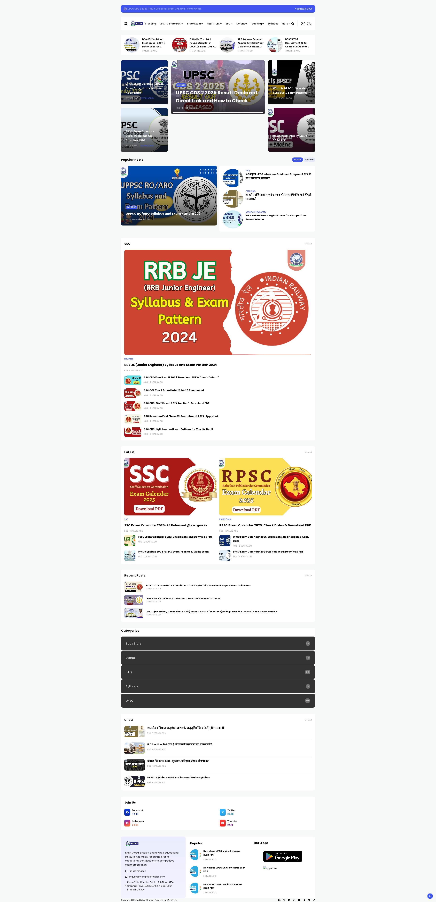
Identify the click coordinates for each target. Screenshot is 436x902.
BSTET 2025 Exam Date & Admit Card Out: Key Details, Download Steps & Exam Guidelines (180, 8)
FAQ (248, 170)
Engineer (129, 358)
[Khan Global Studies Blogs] (135, 24)
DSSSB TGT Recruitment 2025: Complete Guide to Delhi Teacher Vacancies (249, 47)
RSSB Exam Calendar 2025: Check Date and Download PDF (175, 537)
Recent (297, 159)
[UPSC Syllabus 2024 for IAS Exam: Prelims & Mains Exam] (129, 555)
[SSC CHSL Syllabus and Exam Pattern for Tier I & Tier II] (132, 432)
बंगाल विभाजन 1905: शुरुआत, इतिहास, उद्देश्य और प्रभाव (178, 761)
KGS (178, 108)
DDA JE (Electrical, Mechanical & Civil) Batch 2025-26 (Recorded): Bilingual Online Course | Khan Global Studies (211, 611)
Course (181, 69)
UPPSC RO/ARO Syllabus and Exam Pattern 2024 (164, 213)
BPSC (128, 126)
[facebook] (279, 900)
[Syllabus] (218, 686)
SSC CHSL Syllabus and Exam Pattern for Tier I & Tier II (178, 429)
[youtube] (299, 900)
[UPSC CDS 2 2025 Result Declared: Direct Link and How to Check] (133, 600)
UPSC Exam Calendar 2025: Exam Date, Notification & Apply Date (144, 88)
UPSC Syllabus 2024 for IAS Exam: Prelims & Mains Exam (173, 551)
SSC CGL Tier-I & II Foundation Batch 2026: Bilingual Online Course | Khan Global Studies (155, 47)
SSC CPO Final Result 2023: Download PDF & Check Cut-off (181, 377)
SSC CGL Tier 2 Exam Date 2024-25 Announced (174, 390)
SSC (126, 519)
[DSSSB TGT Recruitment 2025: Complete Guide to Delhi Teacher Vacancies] (227, 45)
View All (308, 244)
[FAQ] (218, 672)
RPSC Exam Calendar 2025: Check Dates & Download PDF (265, 525)
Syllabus (131, 207)
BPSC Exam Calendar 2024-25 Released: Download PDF (140, 136)
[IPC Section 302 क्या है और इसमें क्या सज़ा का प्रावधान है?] (134, 748)
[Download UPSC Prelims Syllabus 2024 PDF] (195, 888)
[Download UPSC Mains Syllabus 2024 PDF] (195, 854)
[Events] (218, 658)
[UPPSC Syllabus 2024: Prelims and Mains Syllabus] (134, 781)
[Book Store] (218, 643)
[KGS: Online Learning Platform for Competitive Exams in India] (233, 219)
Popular (309, 159)
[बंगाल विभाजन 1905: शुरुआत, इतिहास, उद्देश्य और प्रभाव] (134, 765)
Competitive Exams (256, 212)
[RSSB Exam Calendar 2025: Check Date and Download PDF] (129, 540)
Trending (131, 78)
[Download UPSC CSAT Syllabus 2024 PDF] (195, 871)
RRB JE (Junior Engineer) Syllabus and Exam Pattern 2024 (170, 365)
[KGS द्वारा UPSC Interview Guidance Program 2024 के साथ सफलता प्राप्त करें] (233, 178)
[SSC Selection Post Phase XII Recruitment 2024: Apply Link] (132, 419)
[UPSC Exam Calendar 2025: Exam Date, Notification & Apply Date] (224, 540)
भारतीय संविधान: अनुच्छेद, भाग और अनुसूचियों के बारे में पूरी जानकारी (185, 728)
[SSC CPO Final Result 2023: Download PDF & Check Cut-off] (132, 380)
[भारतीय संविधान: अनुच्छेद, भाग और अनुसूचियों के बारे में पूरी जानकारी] (233, 199)
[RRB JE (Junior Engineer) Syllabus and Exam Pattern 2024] (218, 302)
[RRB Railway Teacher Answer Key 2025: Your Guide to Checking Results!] (179, 45)
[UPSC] (218, 701)
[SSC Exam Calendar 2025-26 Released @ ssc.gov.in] (170, 486)
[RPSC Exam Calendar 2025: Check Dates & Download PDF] (265, 486)
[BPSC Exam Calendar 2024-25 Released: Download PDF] (224, 555)
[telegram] (304, 900)
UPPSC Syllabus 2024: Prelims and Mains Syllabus (178, 777)
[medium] (309, 900)
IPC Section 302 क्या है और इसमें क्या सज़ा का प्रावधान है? (179, 744)
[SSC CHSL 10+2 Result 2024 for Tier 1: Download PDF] (132, 406)
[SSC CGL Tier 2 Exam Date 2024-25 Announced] (132, 393)
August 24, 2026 (304, 8)
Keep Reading (147, 98)
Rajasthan (225, 519)
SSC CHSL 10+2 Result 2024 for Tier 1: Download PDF (176, 403)
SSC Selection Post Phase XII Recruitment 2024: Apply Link (181, 416)
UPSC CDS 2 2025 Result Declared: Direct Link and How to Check (183, 598)
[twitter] (284, 900)
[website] (314, 900)
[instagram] (289, 900)
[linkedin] (294, 900)
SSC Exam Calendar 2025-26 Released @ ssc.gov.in (165, 525)
